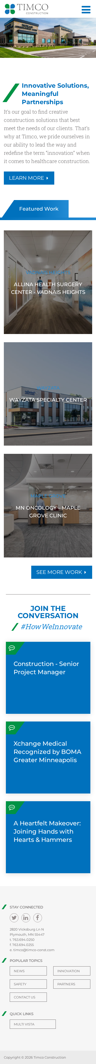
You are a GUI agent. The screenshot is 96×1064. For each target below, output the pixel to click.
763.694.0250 (24, 939)
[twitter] (14, 917)
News (19, 971)
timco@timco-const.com (34, 950)
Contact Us (24, 997)
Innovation (68, 971)
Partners (66, 984)
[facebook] (37, 917)
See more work (59, 572)
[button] (42, 58)
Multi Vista (24, 1024)
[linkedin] (26, 917)
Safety (20, 984)
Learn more (26, 178)
